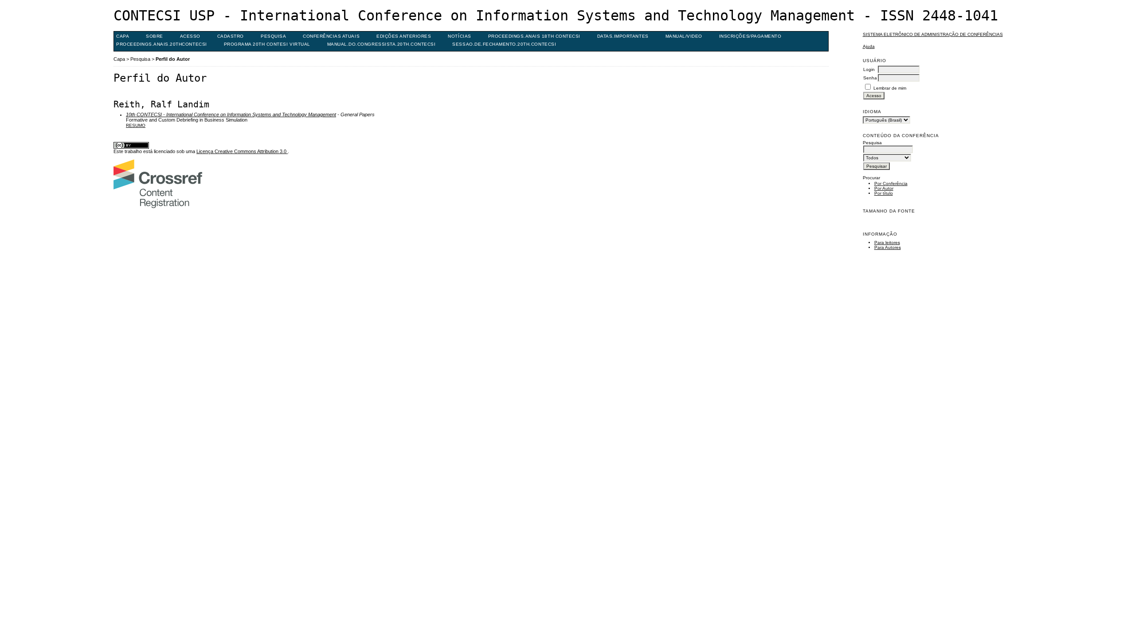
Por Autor (883, 188)
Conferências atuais (331, 36)
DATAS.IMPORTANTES (623, 36)
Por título (883, 193)
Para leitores (887, 242)
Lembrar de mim (889, 88)
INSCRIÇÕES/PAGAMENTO (750, 36)
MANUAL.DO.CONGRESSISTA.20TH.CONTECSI (381, 44)
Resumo (135, 125)
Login (869, 69)
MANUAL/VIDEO (683, 36)
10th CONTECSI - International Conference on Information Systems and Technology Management (231, 114)
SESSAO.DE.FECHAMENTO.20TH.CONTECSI (504, 44)
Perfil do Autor (173, 59)
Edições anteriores (403, 36)
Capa (122, 36)
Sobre (154, 36)
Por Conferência (891, 183)
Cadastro (230, 36)
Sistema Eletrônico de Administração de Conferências (933, 34)
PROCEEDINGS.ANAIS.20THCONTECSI (161, 44)
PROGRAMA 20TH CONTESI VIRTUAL (267, 44)
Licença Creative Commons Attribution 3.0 (242, 151)
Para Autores (887, 247)
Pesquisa (273, 36)
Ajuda (869, 46)
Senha (870, 77)
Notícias (459, 36)
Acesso (190, 36)
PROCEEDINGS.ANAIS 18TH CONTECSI (534, 36)
